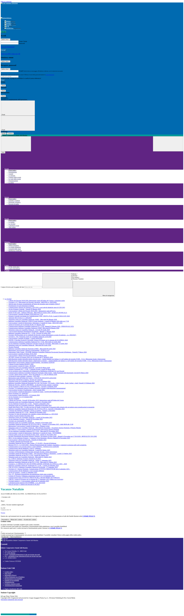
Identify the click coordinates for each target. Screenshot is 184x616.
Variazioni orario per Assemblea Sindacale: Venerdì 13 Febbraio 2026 (29, 381)
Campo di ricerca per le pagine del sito (12, 287)
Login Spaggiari (50, 74)
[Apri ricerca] (168, 143)
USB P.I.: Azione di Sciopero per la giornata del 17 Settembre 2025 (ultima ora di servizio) (35, 479)
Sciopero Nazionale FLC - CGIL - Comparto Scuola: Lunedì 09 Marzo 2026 (31, 369)
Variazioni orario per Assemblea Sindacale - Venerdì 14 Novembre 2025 (30, 422)
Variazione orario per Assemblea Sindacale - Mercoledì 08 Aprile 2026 (29, 345)
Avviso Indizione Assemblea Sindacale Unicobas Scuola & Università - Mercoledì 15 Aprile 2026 (38, 343)
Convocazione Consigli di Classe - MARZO (21, 366)
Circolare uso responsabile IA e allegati (20, 421)
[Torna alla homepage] (92, 135)
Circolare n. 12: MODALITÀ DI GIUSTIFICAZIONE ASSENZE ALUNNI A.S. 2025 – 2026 (37, 464)
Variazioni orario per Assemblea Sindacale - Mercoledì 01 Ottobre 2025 (30, 457)
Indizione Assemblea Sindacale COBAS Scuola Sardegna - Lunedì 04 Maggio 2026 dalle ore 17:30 (38, 321)
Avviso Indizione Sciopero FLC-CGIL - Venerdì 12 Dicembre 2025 (28, 404)
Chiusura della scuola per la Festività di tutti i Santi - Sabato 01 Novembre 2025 (32, 434)
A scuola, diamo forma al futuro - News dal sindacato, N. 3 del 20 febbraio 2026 (32, 374)
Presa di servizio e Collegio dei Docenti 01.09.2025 (24, 484)
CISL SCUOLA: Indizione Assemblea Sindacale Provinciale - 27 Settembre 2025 (33, 467)
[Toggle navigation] (16, 143)
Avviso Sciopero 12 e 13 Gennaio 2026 (20, 397)
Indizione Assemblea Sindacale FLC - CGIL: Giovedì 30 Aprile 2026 (29, 333)
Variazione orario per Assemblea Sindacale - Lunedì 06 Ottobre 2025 (29, 450)
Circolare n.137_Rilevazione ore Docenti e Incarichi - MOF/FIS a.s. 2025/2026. (32, 302)
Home (74, 274)
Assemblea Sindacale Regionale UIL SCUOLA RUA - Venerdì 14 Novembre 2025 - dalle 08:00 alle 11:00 (40, 424)
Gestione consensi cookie (12, 584)
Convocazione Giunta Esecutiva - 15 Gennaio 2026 (24, 395)
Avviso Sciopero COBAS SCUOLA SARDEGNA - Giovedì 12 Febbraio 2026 (32, 386)
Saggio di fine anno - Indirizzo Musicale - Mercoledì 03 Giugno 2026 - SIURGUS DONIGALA (37, 312)
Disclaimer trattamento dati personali (12, 599)
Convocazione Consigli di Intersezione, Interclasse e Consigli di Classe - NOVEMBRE (34, 433)
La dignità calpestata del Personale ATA (20, 441)
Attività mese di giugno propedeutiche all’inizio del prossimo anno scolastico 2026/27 (34, 304)
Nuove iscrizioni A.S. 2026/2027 (18, 393)
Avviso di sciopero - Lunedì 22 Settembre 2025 (22, 472)
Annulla (4, 133)
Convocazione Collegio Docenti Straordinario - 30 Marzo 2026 (27, 355)
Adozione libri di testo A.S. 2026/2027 (20, 318)
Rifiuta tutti (16, 519)
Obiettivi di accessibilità (12, 580)
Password (22, 43)
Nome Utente (23, 41)
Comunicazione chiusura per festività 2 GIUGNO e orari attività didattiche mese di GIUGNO (36, 307)
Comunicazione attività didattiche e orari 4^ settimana (24, 448)
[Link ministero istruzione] (9, 3)
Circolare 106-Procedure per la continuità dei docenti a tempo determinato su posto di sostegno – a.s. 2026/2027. (42, 335)
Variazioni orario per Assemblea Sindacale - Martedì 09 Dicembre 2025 (30, 405)
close (3, 152)
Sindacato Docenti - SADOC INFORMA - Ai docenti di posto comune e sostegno (33, 385)
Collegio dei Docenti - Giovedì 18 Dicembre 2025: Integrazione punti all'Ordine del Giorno (36, 400)
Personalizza (5, 519)
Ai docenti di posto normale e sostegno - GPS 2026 (23, 376)
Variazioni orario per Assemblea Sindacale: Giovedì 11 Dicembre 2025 (29, 402)
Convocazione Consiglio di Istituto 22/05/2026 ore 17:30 (25, 314)
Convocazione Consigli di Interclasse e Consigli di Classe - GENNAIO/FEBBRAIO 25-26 (36, 391)
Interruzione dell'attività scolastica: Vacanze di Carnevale (25, 379)
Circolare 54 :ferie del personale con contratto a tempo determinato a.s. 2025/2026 (33, 414)
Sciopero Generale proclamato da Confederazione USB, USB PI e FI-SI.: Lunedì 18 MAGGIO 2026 (39, 316)
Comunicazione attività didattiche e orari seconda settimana (26, 471)
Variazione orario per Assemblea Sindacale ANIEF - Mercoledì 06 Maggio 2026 (32, 319)
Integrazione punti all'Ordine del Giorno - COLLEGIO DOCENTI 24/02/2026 (32, 378)
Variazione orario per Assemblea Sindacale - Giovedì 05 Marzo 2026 (29, 367)
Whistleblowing (9, 582)
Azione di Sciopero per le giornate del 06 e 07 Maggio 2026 (26, 324)
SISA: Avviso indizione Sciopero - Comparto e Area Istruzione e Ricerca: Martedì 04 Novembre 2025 (39, 438)
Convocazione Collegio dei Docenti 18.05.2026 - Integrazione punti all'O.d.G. (32, 311)
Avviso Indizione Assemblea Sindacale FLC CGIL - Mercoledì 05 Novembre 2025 (33, 431)
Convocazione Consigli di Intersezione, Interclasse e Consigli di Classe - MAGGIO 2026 (35, 323)
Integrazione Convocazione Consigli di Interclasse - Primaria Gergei (29, 426)
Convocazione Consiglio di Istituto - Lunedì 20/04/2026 (25, 338)
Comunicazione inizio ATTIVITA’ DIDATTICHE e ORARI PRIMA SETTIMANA (34, 477)
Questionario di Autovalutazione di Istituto (21, 306)
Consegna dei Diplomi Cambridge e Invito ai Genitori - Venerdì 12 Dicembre (31, 410)
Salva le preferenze (15, 537)
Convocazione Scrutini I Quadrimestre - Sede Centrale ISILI (26, 390)
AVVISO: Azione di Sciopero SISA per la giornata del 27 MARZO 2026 (30, 357)
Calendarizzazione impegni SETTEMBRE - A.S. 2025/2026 (26, 483)
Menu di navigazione (108, 295)
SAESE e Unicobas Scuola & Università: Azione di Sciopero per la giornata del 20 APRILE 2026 (38, 340)
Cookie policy (9, 572)
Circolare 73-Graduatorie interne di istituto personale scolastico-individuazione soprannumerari (37, 388)
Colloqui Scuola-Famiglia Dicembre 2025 (21, 416)
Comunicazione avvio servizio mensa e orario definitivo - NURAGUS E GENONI (33, 446)
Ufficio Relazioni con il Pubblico (15, 577)
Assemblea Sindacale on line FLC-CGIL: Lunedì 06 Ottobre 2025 (28, 455)
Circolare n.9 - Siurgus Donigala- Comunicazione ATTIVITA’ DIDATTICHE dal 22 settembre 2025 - (39, 469)
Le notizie (76, 277)
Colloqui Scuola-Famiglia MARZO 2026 (20, 364)
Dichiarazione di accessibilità (13, 579)
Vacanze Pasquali (13, 347)
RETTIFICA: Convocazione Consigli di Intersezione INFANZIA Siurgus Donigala (33, 429)
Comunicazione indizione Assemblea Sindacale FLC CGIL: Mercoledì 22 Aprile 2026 (34, 342)
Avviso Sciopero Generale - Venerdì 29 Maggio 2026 (24, 309)
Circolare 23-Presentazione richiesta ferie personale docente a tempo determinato (32, 452)
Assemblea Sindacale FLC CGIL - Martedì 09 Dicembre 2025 (27, 412)
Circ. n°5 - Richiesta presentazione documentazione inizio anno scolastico (30, 474)
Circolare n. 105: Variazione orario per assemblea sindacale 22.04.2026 (29, 337)
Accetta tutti (30, 519)
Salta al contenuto (6, 1)
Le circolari (8, 299)
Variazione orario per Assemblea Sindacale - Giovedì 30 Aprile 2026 (29, 330)
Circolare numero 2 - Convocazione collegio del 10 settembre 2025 (28, 481)
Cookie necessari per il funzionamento (12, 533)
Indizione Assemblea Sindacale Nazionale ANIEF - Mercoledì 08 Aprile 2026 (31, 349)
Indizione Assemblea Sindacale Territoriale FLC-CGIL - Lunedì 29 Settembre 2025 (33, 465)
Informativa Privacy (11, 575)
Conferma (10, 133)
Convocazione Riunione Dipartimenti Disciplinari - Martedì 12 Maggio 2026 (31, 331)
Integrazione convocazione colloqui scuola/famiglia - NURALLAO (28, 350)
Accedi (3, 32)
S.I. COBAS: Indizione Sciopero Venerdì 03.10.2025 (24, 459)
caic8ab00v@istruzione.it (24, 554)
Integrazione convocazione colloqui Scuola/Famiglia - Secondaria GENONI (31, 362)
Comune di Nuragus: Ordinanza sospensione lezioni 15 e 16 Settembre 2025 (31, 476)
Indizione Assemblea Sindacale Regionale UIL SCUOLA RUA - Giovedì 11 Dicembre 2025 (36, 409)
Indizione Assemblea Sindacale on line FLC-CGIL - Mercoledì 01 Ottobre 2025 (32, 462)
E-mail (21, 71)
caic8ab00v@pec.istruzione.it (24, 556)
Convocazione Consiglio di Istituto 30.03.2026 (22, 354)
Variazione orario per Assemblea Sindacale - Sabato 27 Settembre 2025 (29, 460)
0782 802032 (11, 553)
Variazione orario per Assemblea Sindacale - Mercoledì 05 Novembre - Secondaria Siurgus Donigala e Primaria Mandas (44, 428)
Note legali (8, 573)
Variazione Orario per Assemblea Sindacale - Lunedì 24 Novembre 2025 (30, 417)
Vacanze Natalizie (13, 398)
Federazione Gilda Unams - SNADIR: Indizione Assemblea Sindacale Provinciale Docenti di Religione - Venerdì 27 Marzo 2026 (47, 352)
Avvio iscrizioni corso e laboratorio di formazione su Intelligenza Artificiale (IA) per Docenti (36, 371)
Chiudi (3, 85)
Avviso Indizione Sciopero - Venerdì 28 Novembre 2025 (25, 419)
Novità (75, 275)
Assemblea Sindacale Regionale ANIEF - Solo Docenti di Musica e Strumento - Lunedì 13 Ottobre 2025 (40, 453)
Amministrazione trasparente (13, 585)
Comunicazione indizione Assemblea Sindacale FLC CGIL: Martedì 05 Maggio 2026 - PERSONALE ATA (41, 326)
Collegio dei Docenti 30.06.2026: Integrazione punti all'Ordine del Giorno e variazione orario (36, 300)
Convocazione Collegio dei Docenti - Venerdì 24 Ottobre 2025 (27, 440)
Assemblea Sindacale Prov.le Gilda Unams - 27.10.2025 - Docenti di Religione (32, 443)
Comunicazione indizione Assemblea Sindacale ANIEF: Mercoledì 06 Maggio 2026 (33, 328)
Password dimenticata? (8, 47)
